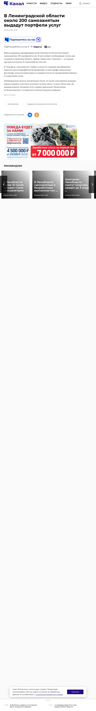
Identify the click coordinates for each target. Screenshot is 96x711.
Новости (31, 3)
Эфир (69, 3)
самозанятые (13, 104)
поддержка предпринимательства (42, 104)
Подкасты (56, 3)
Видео (43, 3)
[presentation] (3, 184)
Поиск (86, 3)
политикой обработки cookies (49, 694)
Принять (75, 692)
